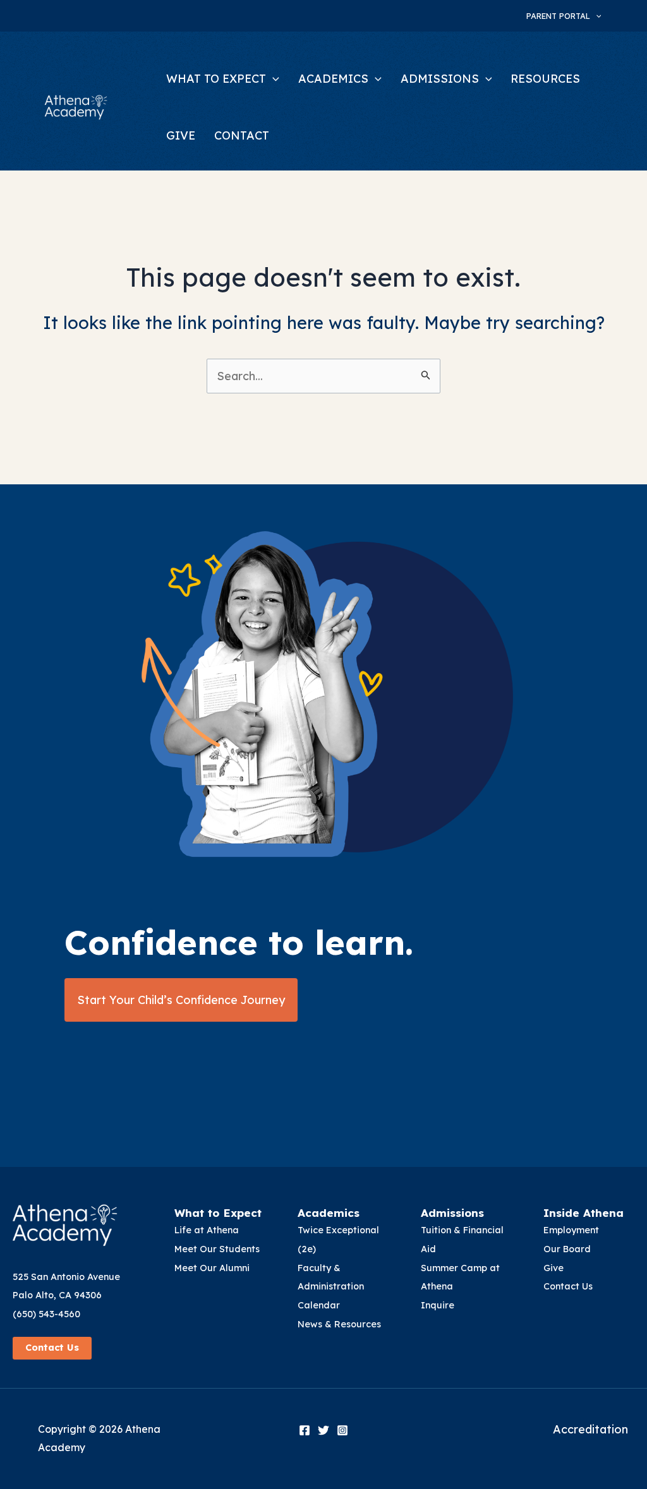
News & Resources (339, 1324)
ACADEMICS (333, 78)
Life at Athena (206, 1230)
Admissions (452, 1212)
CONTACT (241, 135)
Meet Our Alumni (212, 1268)
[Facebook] (304, 1430)
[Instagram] (342, 1430)
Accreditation (590, 1429)
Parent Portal (558, 16)
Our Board (567, 1249)
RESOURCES (545, 78)
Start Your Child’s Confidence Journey (181, 1000)
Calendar (319, 1305)
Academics (329, 1212)
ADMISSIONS (440, 78)
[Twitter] (323, 1430)
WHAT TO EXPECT (216, 78)
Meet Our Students (217, 1249)
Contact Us (52, 1347)
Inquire (437, 1305)
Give (553, 1268)
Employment (571, 1230)
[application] (596, 16)
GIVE (180, 135)
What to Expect (218, 1212)
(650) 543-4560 (46, 1314)
